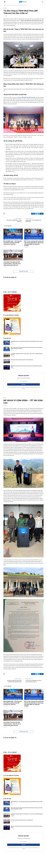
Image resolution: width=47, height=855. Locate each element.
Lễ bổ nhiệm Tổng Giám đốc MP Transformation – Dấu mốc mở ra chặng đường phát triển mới (12, 263)
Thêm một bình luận (23, 271)
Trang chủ (5, 5)
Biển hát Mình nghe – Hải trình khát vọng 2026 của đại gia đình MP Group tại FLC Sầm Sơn (12, 242)
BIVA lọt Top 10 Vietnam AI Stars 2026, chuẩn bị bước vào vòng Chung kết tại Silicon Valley (26, 366)
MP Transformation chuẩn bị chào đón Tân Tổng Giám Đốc (22, 359)
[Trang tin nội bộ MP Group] (23, 2)
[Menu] (5, 2)
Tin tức (4, 8)
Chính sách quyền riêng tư (34, 387)
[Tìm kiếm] (42, 2)
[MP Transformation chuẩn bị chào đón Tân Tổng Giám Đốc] (6, 361)
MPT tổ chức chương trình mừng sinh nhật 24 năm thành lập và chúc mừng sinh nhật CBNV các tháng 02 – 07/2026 (34, 243)
